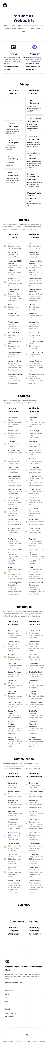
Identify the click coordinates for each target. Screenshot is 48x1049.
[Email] (21, 1035)
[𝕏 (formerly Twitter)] (27, 1035)
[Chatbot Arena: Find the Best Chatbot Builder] (24, 961)
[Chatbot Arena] (5, 5)
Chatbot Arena (30, 1042)
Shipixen (42, 1042)
